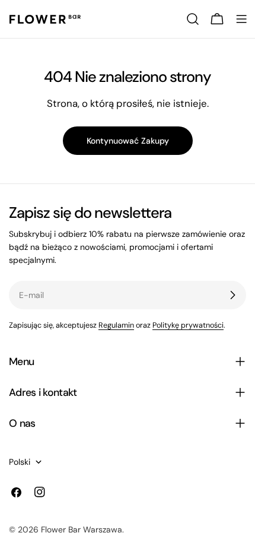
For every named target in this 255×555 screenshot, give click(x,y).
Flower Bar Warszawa (81, 529)
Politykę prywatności (188, 325)
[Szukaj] (193, 19)
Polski (19, 461)
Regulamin (116, 325)
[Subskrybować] (232, 295)
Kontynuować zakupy (128, 140)
